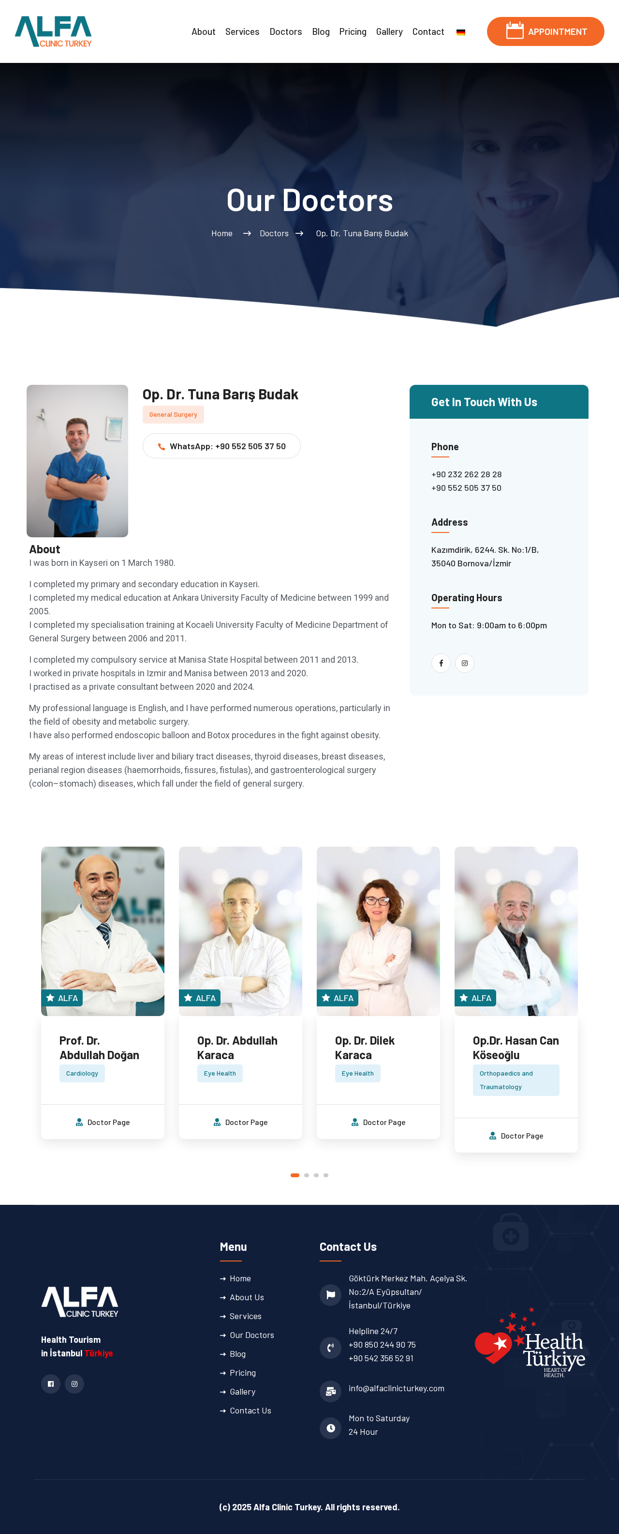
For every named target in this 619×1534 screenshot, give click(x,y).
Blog (321, 31)
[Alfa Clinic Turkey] (53, 30)
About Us (247, 1296)
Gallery (389, 31)
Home (223, 233)
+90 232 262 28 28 (466, 474)
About (204, 31)
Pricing (353, 31)
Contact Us (250, 1410)
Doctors (285, 31)
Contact (428, 31)
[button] (295, 1175)
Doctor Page (108, 1121)
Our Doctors (252, 1334)
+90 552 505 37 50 (466, 487)
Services (242, 31)
